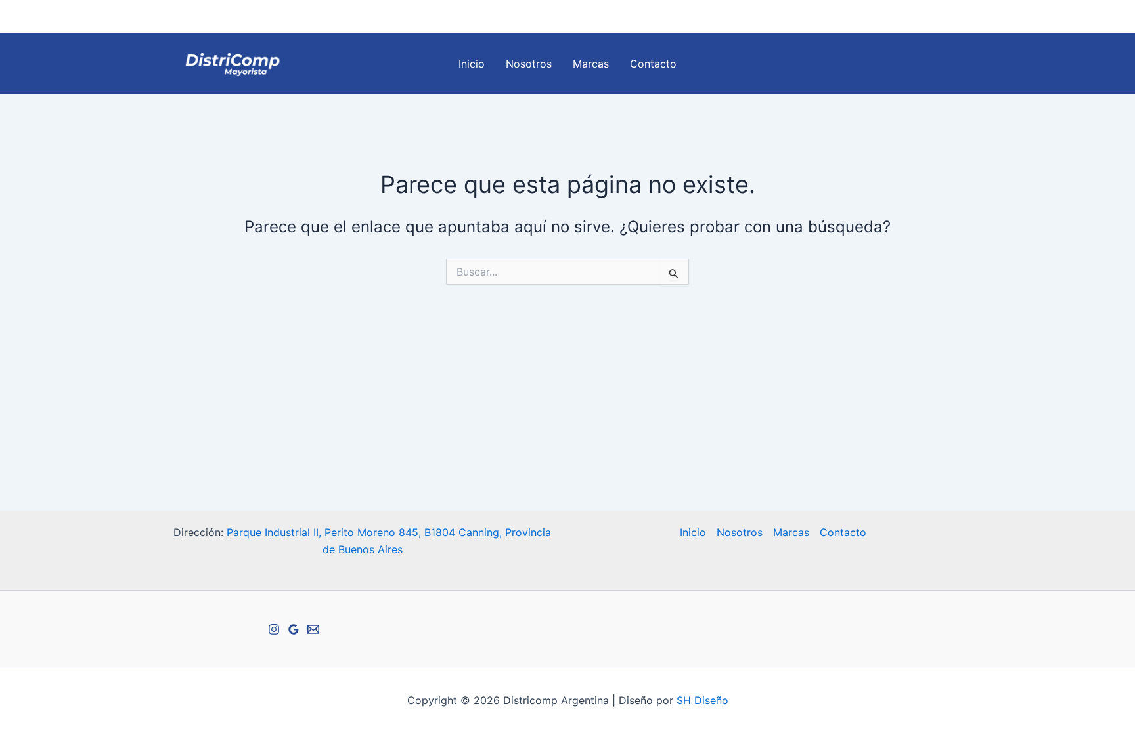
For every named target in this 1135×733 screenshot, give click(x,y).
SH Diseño (702, 700)
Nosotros (529, 63)
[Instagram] (916, 17)
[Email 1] (936, 17)
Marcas (591, 63)
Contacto (653, 63)
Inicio (471, 63)
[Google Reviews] (956, 17)
